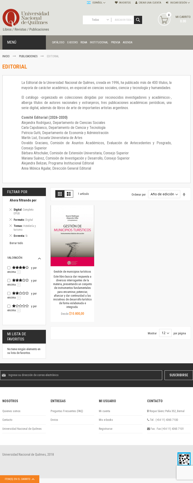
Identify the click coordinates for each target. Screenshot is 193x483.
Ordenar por (139, 194)
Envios (54, 420)
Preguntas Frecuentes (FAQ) (67, 411)
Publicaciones (28, 56)
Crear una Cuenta (150, 2)
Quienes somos (11, 411)
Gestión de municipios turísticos (72, 271)
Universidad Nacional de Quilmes (22, 428)
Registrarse (105, 428)
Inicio (6, 56)
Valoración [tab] (14, 257)
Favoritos (125, 2)
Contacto (7, 420)
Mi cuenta (104, 411)
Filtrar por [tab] (17, 192)
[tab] (24, 218)
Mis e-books (106, 420)
